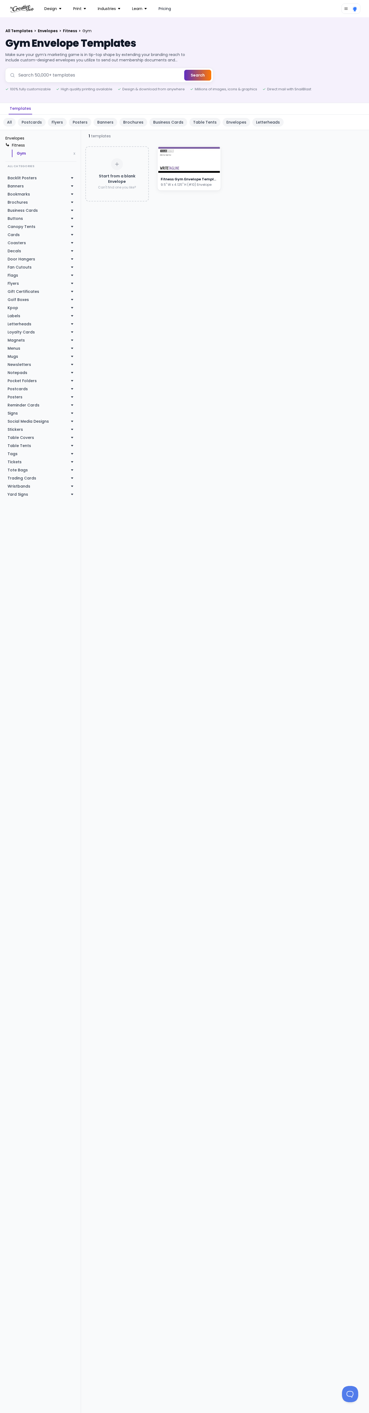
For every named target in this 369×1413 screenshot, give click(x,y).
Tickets (15, 462)
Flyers (57, 122)
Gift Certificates (23, 291)
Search (198, 75)
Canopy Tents (21, 226)
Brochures (133, 122)
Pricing (165, 8)
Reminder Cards (23, 405)
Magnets (16, 340)
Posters (80, 122)
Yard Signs (18, 494)
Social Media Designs (28, 421)
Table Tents (205, 122)
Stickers (15, 429)
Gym (21, 153)
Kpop (13, 307)
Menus (14, 348)
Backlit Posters (22, 178)
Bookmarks (19, 194)
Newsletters (19, 364)
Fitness (70, 31)
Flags (13, 275)
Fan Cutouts (20, 267)
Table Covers (21, 437)
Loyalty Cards (21, 332)
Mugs (13, 356)
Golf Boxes (18, 299)
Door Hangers (21, 259)
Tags (13, 453)
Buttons (15, 218)
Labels (14, 316)
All (9, 122)
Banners (105, 122)
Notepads (17, 372)
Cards (14, 234)
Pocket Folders (22, 380)
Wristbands (19, 486)
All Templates (19, 31)
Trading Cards (22, 478)
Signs (13, 413)
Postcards (32, 122)
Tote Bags (18, 470)
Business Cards (168, 122)
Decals (14, 251)
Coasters (17, 243)
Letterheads (268, 122)
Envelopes (48, 31)
